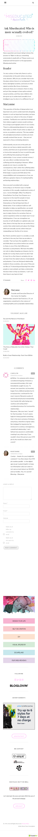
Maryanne (15, 290)
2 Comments (6, 280)
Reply (32, 373)
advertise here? (19, 736)
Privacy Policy (25, 823)
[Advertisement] (19, 577)
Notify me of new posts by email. (10, 540)
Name (5, 503)
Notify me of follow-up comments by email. (10, 530)
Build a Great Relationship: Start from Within (18, 355)
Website (5, 518)
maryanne (15, 451)
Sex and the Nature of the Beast (13, 319)
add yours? (19, 806)
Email (5, 511)
